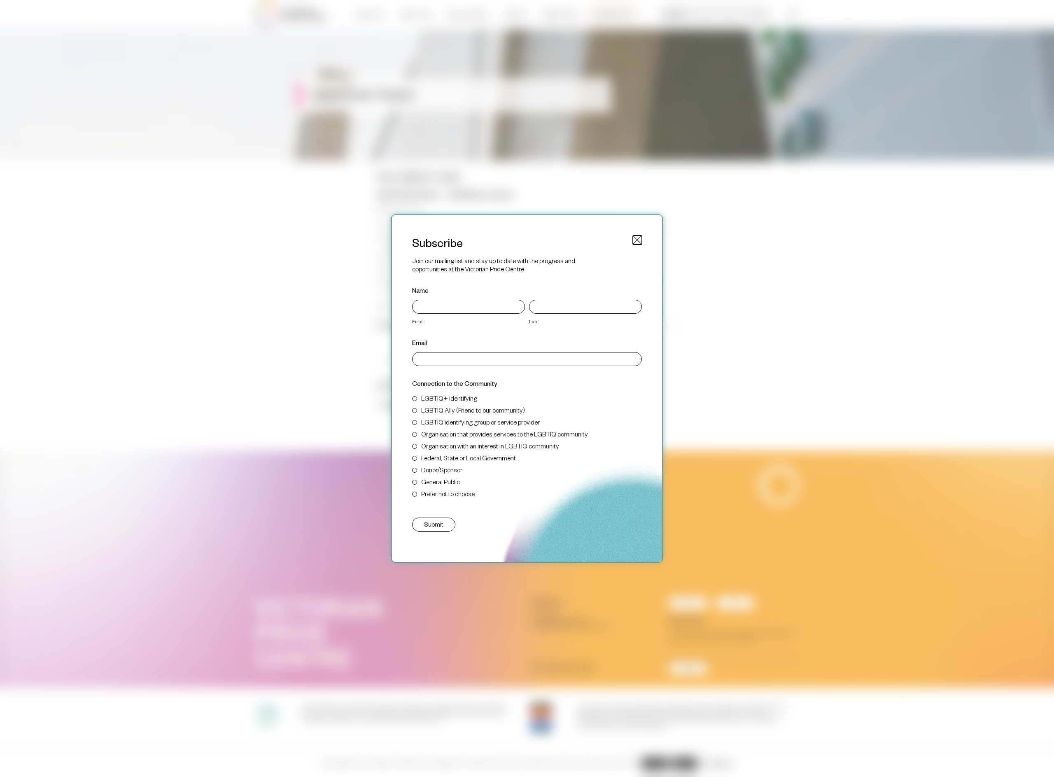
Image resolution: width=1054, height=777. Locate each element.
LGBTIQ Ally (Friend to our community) (473, 410)
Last (534, 321)
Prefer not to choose (448, 493)
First (417, 321)
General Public (440, 481)
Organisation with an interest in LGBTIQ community (490, 446)
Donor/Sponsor (441, 470)
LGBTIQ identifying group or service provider (480, 422)
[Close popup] (637, 240)
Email (419, 342)
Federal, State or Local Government (468, 458)
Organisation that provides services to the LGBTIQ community (504, 434)
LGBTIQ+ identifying (449, 398)
